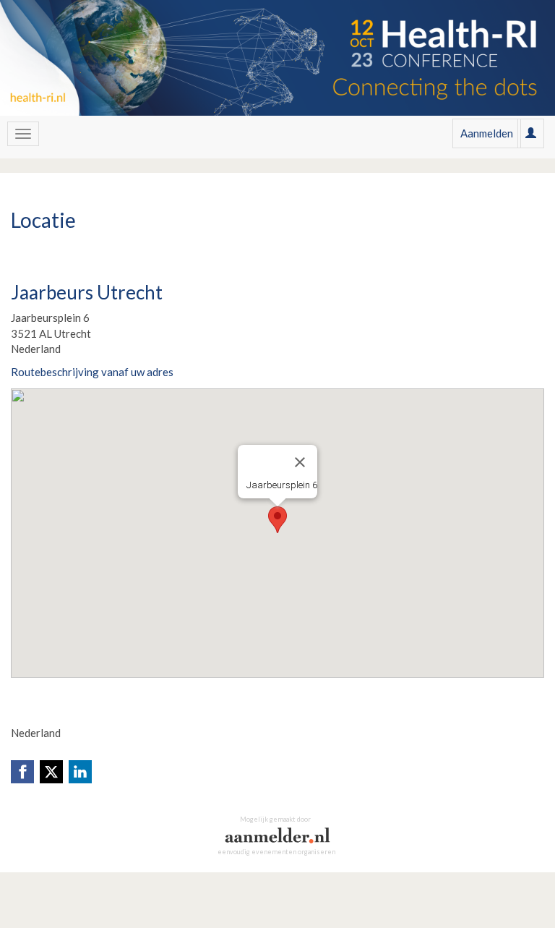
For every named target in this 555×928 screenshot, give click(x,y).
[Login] (530, 133)
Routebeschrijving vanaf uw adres (92, 371)
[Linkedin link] (80, 771)
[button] (277, 520)
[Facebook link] (22, 771)
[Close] (300, 462)
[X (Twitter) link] (51, 771)
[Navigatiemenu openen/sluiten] (23, 134)
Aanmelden (486, 133)
